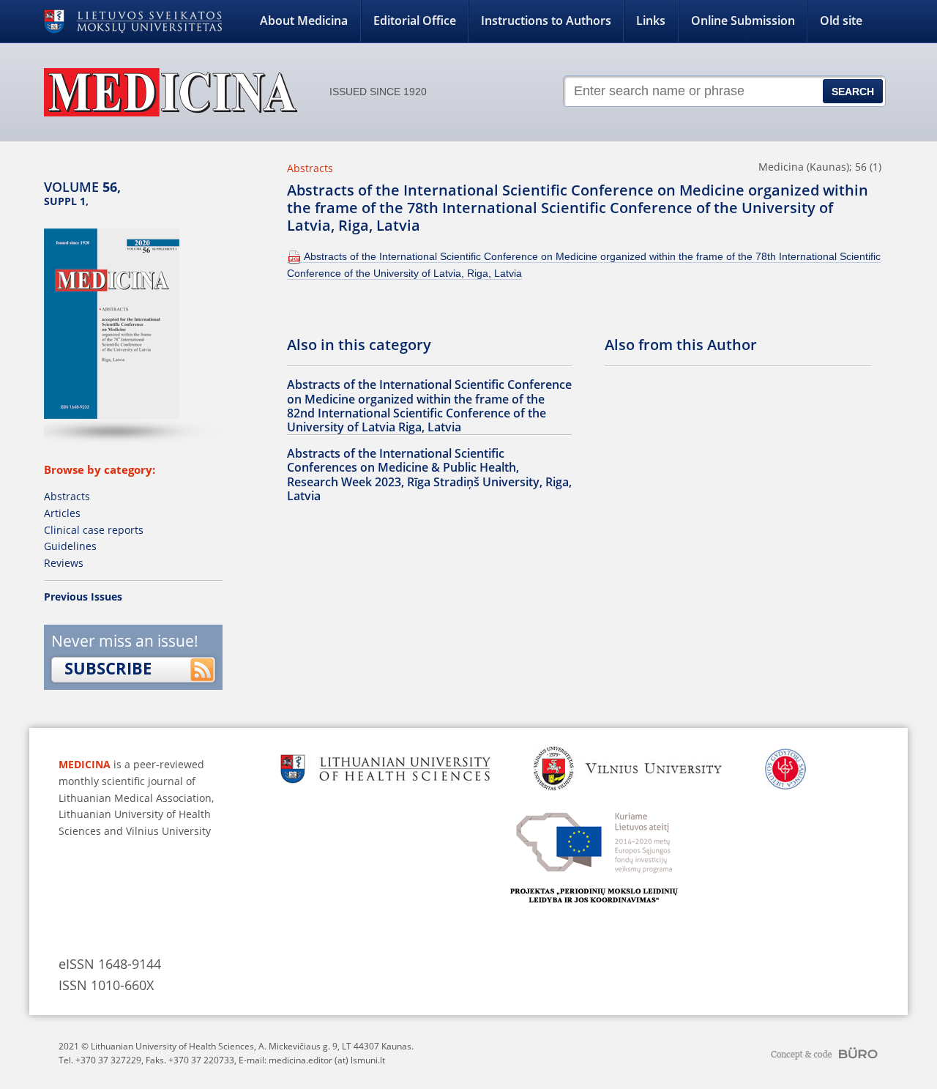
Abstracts (67, 496)
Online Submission (743, 20)
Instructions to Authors (546, 20)
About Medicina (304, 20)
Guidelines (70, 546)
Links (650, 20)
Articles (62, 513)
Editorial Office (414, 20)
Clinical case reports (93, 530)
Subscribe (108, 668)
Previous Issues (83, 596)
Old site (841, 20)
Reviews (63, 563)
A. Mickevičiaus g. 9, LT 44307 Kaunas (334, 1046)
